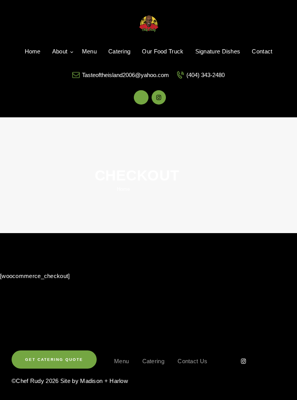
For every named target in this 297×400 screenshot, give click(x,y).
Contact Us (192, 361)
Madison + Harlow (104, 381)
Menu (121, 361)
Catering (153, 361)
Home (123, 189)
